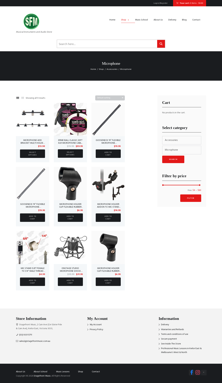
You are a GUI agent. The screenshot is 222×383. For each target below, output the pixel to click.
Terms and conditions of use (174, 334)
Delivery (172, 20)
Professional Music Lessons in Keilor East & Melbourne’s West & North (181, 350)
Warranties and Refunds (172, 329)
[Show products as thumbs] (18, 98)
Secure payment (169, 339)
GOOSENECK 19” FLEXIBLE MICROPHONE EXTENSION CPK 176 (32, 207)
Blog (184, 20)
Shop (123, 20)
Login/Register (161, 3)
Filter (190, 198)
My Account (96, 325)
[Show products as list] (22, 98)
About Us (158, 20)
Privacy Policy (96, 329)
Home (112, 20)
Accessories (112, 69)
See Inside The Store (171, 344)
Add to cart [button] (108, 153)
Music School (141, 20)
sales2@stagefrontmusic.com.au (34, 341)
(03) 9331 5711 (25, 335)
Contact (196, 20)
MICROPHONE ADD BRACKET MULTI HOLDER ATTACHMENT (33, 143)
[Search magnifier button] (161, 44)
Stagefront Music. (42, 376)
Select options (32, 153)
